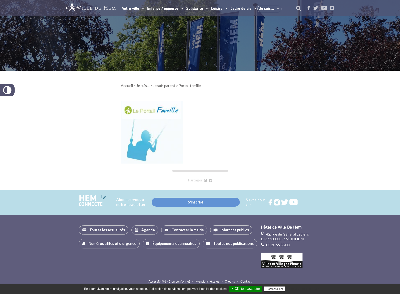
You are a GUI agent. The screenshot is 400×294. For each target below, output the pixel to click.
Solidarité (194, 9)
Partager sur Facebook (210, 180)
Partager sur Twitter (205, 180)
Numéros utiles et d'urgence (112, 243)
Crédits (230, 281)
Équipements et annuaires (174, 243)
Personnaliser (274, 288)
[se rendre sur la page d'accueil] (91, 8)
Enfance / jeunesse (162, 9)
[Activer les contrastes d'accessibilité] (7, 90)
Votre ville (130, 9)
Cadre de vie (240, 9)
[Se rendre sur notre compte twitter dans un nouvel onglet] (315, 8)
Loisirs (216, 9)
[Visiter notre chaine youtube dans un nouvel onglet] (324, 8)
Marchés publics (235, 230)
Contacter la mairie (187, 230)
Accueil (127, 85)
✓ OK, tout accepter (245, 288)
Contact (246, 281)
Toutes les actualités (107, 230)
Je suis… (266, 9)
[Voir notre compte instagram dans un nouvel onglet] (332, 8)
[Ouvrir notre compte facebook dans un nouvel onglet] (309, 8)
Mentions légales (207, 281)
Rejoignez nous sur (271, 202)
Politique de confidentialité (303, 288)
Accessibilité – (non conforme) (169, 281)
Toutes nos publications (233, 243)
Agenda (148, 230)
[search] (298, 8)
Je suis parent (164, 85)
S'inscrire (195, 202)
